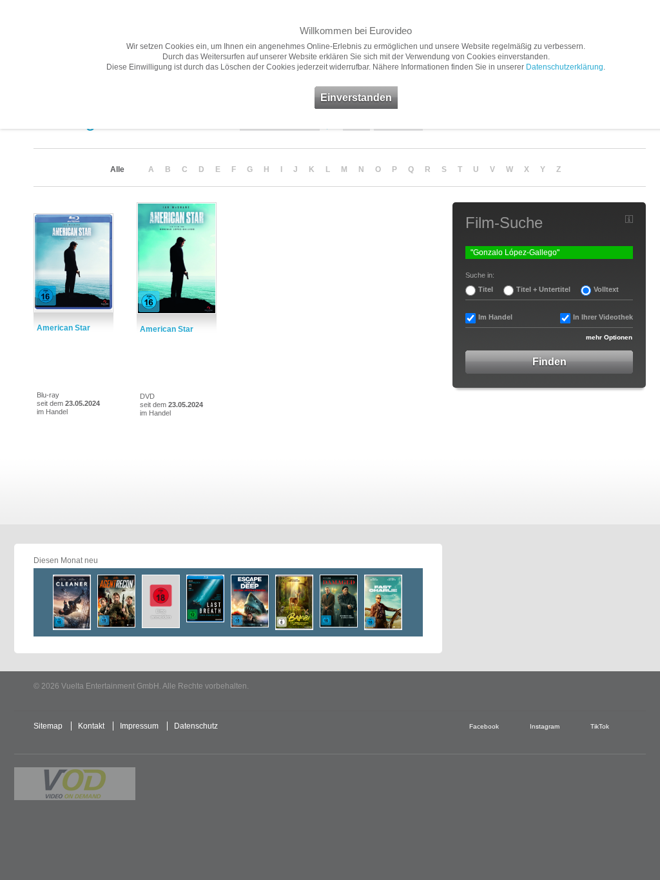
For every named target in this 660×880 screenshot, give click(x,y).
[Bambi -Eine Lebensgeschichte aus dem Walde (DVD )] (294, 602)
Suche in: (479, 275)
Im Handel (495, 317)
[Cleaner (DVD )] (72, 602)
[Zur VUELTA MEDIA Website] (549, 687)
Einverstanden (356, 97)
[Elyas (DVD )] (161, 601)
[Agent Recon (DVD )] (116, 601)
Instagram (544, 726)
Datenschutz (196, 726)
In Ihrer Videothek (603, 317)
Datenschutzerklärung (564, 67)
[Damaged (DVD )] (339, 601)
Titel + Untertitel (543, 289)
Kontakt (91, 726)
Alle (117, 169)
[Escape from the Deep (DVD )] (250, 601)
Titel (485, 289)
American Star (63, 327)
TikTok (599, 726)
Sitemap (48, 726)
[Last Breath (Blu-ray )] (205, 598)
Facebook (484, 726)
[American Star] (73, 263)
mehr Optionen (609, 337)
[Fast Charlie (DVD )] (383, 602)
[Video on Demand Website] (74, 783)
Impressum (139, 726)
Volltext (606, 289)
